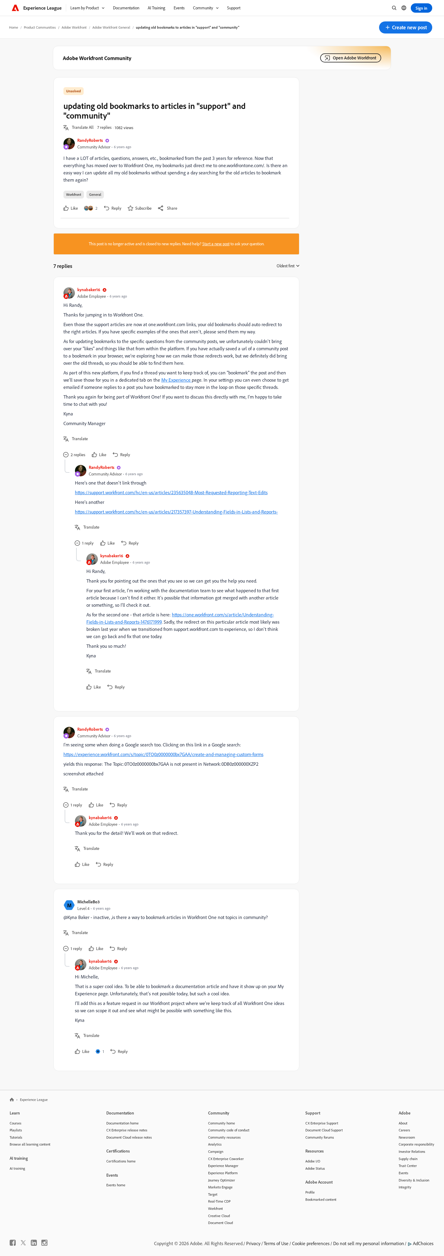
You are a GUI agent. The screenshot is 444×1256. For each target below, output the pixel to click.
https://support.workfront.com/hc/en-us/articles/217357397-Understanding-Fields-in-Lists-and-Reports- (176, 512)
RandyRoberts (90, 140)
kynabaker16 (88, 289)
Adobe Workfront (74, 27)
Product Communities (40, 27)
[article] (174, 373)
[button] (405, 27)
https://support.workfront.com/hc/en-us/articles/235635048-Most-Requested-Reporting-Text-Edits (171, 492)
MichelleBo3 (88, 901)
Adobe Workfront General (111, 27)
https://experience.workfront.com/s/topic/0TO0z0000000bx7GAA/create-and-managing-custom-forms (163, 754)
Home (13, 27)
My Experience (176, 380)
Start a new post (216, 243)
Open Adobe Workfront (354, 58)
